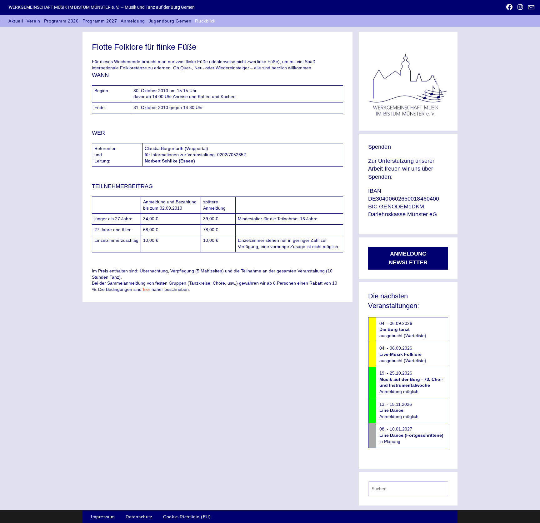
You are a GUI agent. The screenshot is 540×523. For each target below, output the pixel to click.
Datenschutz (139, 516)
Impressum (103, 516)
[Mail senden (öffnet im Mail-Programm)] (530, 7)
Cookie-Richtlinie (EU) (187, 516)
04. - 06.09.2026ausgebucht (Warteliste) (402, 329)
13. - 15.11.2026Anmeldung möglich (398, 410)
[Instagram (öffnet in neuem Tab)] (520, 7)
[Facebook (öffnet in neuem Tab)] (509, 7)
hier (146, 289)
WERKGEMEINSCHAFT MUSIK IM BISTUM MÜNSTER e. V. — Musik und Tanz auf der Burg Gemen (102, 7)
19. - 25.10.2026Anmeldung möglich (411, 382)
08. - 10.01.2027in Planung (411, 435)
